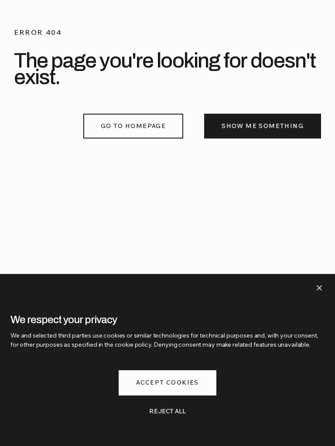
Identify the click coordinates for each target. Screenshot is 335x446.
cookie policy (133, 344)
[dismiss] (319, 288)
